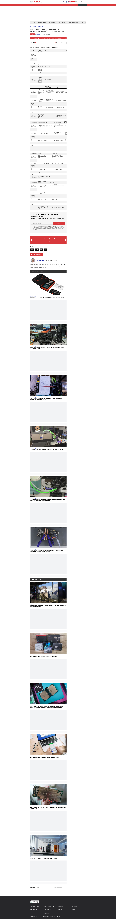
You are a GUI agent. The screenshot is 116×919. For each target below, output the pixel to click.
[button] (85, 1)
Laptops (57, 4)
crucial (32, 249)
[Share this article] (31, 43)
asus (41, 249)
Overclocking (40, 26)
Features (32, 34)
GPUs (41, 4)
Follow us (57, 42)
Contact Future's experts (49, 906)
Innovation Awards (42, 22)
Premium (80, 5)
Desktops (62, 4)
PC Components (47, 4)
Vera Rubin (84, 22)
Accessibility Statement (35, 909)
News (53, 4)
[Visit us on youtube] (72, 2)
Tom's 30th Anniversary (73, 22)
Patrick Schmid (39, 34)
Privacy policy (60, 906)
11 (51, 240)
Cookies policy (74, 906)
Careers (32, 912)
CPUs (38, 4)
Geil (45, 249)
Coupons (73, 4)
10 (49, 240)
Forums (85, 5)
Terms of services (47, 226)
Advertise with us (47, 909)
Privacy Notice (36, 227)
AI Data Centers (52, 22)
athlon (37, 249)
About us (60, 909)
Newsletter (64, 42)
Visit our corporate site (76, 897)
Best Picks (34, 4)
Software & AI (67, 4)
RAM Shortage (62, 22)
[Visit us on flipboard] (74, 2)
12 (54, 240)
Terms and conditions (34, 906)
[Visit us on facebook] (66, 2)
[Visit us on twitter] (68, 2)
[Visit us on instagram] (70, 2)
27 (49, 241)
